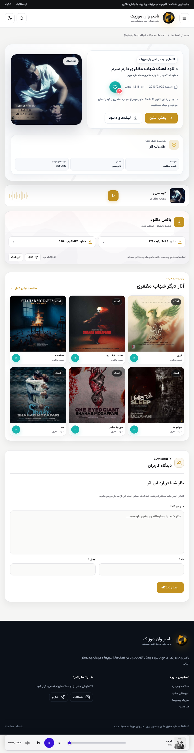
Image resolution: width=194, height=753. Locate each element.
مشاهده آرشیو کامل (26, 288)
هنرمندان (184, 707)
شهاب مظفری (176, 360)
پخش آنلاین (158, 118)
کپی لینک (16, 257)
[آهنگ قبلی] (39, 743)
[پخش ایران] (134, 358)
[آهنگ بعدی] (60, 743)
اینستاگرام (21, 4)
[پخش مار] (16, 429)
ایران (179, 356)
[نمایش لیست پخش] (180, 743)
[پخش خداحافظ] (16, 358)
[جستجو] (21, 18)
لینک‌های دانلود (120, 118)
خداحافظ (59, 356)
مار (62, 427)
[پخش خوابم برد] (134, 429)
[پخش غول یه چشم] (75, 429)
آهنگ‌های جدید (180, 686)
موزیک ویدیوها (180, 700)
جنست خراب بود (114, 356)
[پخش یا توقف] (49, 743)
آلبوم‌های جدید (180, 693)
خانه (186, 36)
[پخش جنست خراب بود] (75, 358)
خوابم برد (177, 427)
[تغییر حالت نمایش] (10, 18)
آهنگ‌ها (175, 36)
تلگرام (8, 4)
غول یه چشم (116, 427)
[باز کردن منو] (184, 18)
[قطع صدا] (27, 743)
